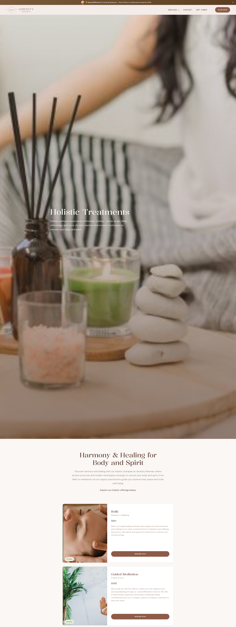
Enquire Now (140, 554)
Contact (187, 10)
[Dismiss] (233, 2)
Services (173, 10)
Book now (222, 10)
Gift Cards (201, 10)
